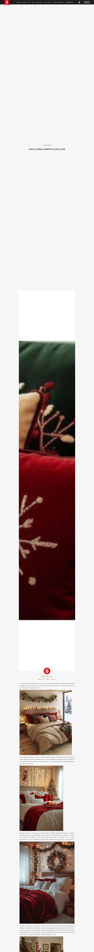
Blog (33, 2)
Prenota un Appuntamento (58, 2)
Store (28, 2)
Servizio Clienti (47, 2)
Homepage (18, 2)
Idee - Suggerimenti (52, 679)
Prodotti (23, 2)
